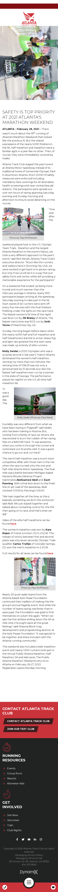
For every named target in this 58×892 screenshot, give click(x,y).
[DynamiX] (29, 872)
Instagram (41, 839)
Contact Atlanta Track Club (28, 721)
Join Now (12, 815)
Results (11, 778)
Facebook (17, 839)
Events (11, 768)
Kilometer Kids (15, 783)
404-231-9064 (29, 864)
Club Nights (14, 830)
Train (10, 825)
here (13, 523)
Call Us (4, 887)
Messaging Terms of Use (29, 858)
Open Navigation (29, 882)
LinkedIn (35, 839)
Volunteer (13, 820)
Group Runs (14, 773)
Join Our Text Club (20, 729)
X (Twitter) (23, 839)
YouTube (29, 839)
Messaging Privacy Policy (29, 855)
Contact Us (53, 887)
